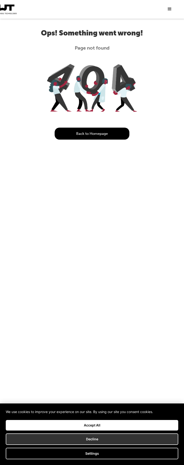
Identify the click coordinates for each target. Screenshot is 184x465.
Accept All (92, 425)
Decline (92, 439)
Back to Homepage (92, 133)
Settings (92, 453)
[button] (169, 9)
